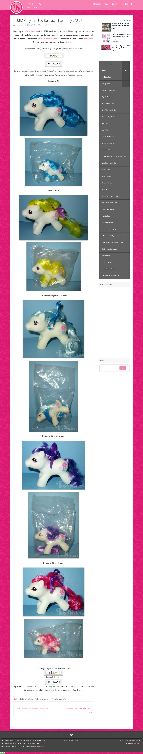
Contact (115, 4)
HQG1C (50, 699)
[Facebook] (70, 735)
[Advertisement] (114, 321)
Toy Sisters (33, 4)
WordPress (136, 743)
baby (39, 699)
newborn (57, 699)
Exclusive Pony (32, 31)
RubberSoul (122, 740)
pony (62, 699)
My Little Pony (21, 699)
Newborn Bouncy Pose (47, 38)
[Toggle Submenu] (126, 64)
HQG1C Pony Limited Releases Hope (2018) (32, 708)
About (106, 4)
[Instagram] (72, 735)
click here (69, 42)
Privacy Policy (39, 746)
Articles (125, 4)
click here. (88, 38)
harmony (44, 699)
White (66, 699)
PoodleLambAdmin (20, 25)
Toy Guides (97, 4)
